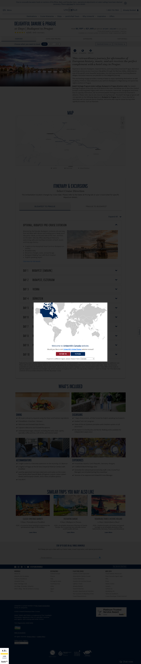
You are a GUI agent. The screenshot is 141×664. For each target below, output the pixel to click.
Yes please (78, 354)
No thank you (63, 354)
